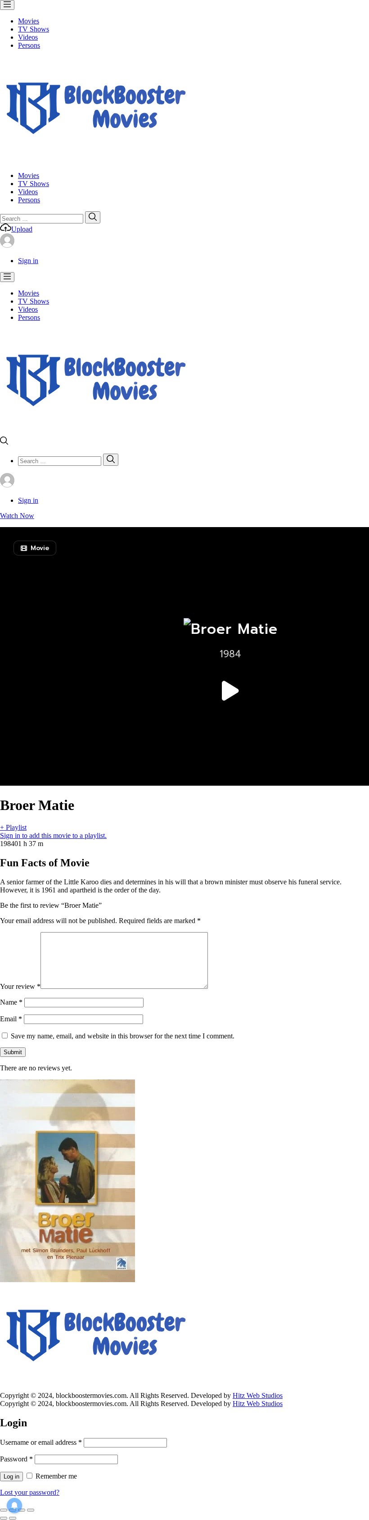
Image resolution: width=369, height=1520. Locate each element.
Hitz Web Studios (258, 1395)
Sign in (28, 260)
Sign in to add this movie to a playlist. (53, 835)
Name (11, 1002)
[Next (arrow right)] (12, 1518)
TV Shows (33, 29)
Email (11, 1019)
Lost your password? (29, 1492)
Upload (21, 229)
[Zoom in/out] (30, 1510)
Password (16, 1459)
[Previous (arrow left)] (3, 1518)
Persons (29, 45)
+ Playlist (13, 827)
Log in (11, 1476)
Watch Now (17, 515)
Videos (28, 37)
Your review (20, 986)
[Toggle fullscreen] (21, 1510)
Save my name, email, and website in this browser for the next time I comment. (122, 1036)
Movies (28, 21)
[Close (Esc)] (3, 1510)
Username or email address (41, 1442)
